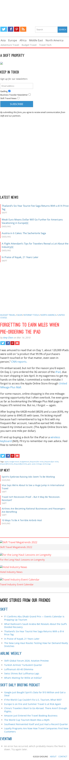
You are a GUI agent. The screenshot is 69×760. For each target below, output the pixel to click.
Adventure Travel (10, 44)
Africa (23, 40)
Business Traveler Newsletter (14, 94)
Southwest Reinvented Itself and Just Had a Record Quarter (36, 724)
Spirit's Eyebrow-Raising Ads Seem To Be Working (28, 476)
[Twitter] (3, 29)
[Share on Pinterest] (12, 343)
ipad (33, 464)
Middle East (36, 40)
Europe (12, 40)
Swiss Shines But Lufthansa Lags (21, 673)
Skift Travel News (8, 98)
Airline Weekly (11, 654)
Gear (19, 315)
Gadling (34, 11)
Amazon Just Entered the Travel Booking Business (30, 715)
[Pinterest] (16, 29)
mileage (39, 464)
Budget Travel (29, 44)
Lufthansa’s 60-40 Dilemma (19, 669)
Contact (62, 756)
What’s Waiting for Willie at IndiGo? (23, 677)
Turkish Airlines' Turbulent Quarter (23, 665)
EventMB (6, 739)
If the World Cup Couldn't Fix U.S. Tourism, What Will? (33, 699)
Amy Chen (8, 337)
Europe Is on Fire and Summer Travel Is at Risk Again (32, 704)
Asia (3, 40)
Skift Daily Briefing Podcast (20, 685)
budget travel (14, 461)
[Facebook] (10, 29)
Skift (4, 610)
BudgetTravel (24, 461)
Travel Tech (45, 44)
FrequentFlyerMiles (20, 464)
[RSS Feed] (23, 29)
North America (54, 40)
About (53, 756)
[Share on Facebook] (8, 343)
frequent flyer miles (51, 461)
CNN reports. (19, 361)
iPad (58, 372)
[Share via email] (17, 343)
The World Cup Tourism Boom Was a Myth (27, 719)
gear (29, 464)
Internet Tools (31, 315)
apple (6, 461)
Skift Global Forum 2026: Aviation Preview (26, 660)
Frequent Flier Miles (37, 461)
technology (47, 464)
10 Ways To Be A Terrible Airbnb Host (22, 520)
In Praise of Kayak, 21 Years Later (20, 257)
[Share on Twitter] (2, 343)
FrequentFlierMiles (6, 464)
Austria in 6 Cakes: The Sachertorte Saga (24, 233)
